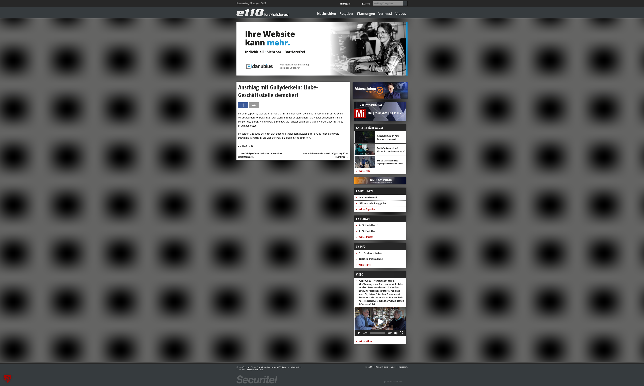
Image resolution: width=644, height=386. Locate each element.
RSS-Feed (366, 3)
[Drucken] (254, 105)
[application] (380, 321)
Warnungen (366, 13)
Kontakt (368, 367)
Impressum (403, 367)
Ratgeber (346, 13)
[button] (380, 322)
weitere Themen (366, 236)
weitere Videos (365, 341)
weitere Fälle (364, 171)
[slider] (377, 333)
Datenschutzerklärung (384, 367)
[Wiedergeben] (359, 333)
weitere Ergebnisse (367, 209)
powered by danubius (393, 381)
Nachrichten (326, 13)
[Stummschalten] (396, 333)
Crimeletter (345, 3)
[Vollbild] (401, 333)
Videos (400, 13)
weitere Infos (364, 264)
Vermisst (385, 13)
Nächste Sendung (371, 105)
